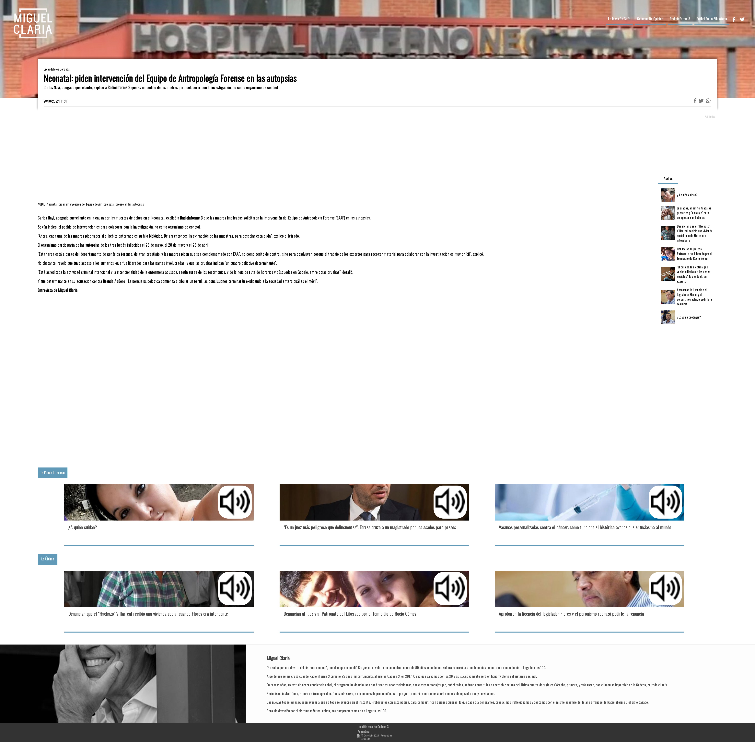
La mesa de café (619, 18)
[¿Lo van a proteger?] (687, 317)
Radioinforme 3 (680, 18)
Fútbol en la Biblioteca (712, 18)
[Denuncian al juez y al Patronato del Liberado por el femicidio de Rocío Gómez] (687, 254)
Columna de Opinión (650, 18)
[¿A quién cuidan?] (687, 195)
